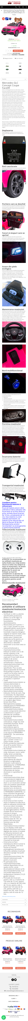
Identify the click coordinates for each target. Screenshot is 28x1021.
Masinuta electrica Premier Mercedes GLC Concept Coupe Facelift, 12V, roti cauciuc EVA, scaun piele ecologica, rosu (20, 926)
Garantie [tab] (4, 902)
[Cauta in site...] (26, 7)
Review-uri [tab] (5, 904)
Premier (14, 14)
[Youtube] (15, 979)
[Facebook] (12, 979)
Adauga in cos (18, 50)
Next (26, 28)
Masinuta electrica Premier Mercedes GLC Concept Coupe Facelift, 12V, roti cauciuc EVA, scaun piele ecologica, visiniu (7, 926)
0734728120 (14, 986)
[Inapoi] (1, 10)
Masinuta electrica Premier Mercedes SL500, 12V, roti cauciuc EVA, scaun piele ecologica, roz (7, 959)
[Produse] (2, 7)
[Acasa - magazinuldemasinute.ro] (14, 3)
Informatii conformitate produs (9, 896)
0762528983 (14, 988)
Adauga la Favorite (8, 58)
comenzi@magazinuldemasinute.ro (15, 990)
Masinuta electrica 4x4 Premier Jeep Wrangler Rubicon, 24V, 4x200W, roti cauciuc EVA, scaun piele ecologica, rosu (20, 959)
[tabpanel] (14, 27)
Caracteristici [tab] (5, 899)
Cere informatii (19, 58)
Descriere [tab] (4, 79)
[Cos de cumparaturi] (23, 7)
